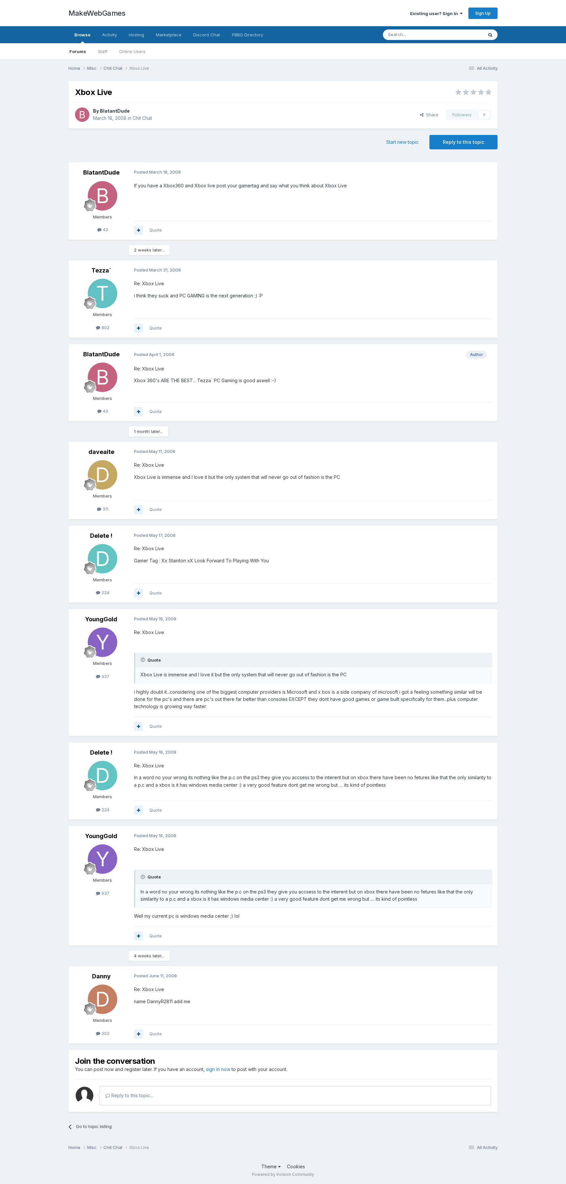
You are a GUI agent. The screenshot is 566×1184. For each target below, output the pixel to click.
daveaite (101, 451)
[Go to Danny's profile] (102, 999)
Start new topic (402, 142)
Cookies (296, 1166)
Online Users (132, 51)
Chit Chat (142, 118)
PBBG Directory (247, 34)
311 (104, 509)
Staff (102, 51)
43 (105, 229)
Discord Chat (206, 34)
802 (104, 327)
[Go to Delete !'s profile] (102, 558)
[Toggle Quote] (143, 659)
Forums (77, 51)
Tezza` (101, 270)
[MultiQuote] (138, 230)
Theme (269, 1166)
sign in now (218, 1069)
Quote (155, 230)
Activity (109, 34)
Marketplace (168, 34)
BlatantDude (115, 111)
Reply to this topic (463, 142)
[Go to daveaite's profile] (102, 475)
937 (104, 676)
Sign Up (483, 13)
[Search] (490, 34)
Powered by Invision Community (283, 1174)
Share (431, 114)
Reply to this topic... (131, 1095)
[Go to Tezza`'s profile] (102, 293)
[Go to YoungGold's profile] (102, 642)
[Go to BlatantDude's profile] (82, 114)
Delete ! (101, 535)
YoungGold (101, 619)
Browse (82, 34)
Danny (101, 976)
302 (104, 1033)
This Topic (464, 34)
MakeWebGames (96, 13)
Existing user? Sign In (435, 13)
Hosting (136, 34)
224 (104, 592)
